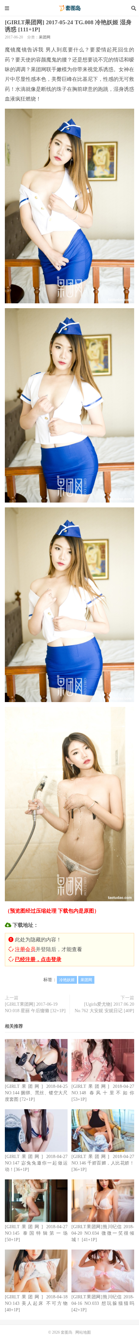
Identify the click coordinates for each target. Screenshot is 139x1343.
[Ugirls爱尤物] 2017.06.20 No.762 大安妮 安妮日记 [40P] (104, 1007)
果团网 (44, 37)
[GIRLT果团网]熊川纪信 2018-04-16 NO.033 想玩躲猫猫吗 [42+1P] (102, 1303)
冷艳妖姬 (67, 980)
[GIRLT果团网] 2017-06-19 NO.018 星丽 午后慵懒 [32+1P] (35, 1007)
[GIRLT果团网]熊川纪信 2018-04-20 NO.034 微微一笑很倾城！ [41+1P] (102, 1233)
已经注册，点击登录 (38, 959)
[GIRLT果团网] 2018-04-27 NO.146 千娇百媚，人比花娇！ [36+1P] (102, 1163)
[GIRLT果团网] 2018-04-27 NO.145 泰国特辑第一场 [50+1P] (36, 1233)
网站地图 (83, 1332)
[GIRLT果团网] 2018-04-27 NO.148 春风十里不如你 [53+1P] (102, 1093)
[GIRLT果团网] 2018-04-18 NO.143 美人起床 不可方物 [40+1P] (36, 1303)
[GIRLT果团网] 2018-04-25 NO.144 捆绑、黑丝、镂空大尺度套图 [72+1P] (36, 1093)
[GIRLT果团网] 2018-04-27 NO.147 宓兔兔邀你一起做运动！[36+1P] (36, 1163)
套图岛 (69, 8)
